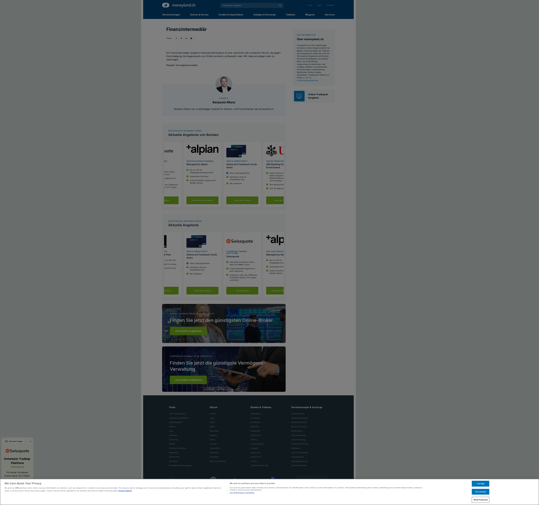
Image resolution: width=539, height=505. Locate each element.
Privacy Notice (125, 491)
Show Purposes (480, 500)
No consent (480, 492)
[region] (269, 492)
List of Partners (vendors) (242, 493)
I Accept (480, 483)
